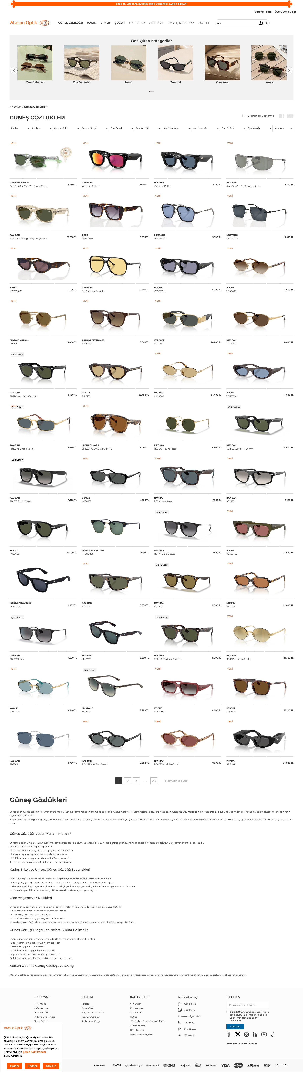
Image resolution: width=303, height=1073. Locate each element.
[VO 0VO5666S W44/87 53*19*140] (115, 475)
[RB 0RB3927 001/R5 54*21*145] (43, 422)
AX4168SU (93, 342)
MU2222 (87, 710)
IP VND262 (21, 605)
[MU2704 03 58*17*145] (187, 212)
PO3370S (14, 552)
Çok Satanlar (136, 1012)
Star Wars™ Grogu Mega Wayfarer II (29, 237)
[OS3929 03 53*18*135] (115, 212)
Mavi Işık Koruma (181, 23)
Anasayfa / (16, 106)
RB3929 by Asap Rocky (238, 657)
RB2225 (231, 499)
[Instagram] (246, 1034)
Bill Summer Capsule (93, 289)
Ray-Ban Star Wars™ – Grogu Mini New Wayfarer (27, 184)
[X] (237, 1034)
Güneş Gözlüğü (70, 23)
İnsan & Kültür (41, 1012)
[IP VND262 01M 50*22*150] (43, 580)
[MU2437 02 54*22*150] (115, 632)
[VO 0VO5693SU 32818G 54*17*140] (187, 685)
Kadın (91, 23)
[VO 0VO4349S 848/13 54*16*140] (259, 264)
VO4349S (231, 289)
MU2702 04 (232, 237)
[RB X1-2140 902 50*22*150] (187, 632)
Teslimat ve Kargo (91, 1021)
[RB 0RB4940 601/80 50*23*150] (187, 159)
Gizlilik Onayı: (237, 1011)
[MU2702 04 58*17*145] (259, 212)
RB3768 (15, 762)
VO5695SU (232, 394)
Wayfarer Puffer (90, 184)
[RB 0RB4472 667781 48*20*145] (115, 738)
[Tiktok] (272, 1034)
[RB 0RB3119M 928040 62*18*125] (259, 159)
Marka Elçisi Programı (141, 1034)
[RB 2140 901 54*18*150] (259, 422)
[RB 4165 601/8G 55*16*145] (43, 475)
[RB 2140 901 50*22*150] (43, 370)
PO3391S (230, 710)
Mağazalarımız (41, 1008)
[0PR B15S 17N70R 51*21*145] (115, 370)
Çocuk (120, 23)
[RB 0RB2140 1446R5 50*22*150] (187, 475)
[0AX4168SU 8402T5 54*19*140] (115, 317)
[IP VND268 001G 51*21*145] (115, 527)
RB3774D (231, 342)
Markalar (137, 23)
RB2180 (159, 605)
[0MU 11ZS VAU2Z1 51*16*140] (259, 580)
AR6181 (19, 342)
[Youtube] (264, 1034)
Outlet (204, 23)
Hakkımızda (40, 1003)
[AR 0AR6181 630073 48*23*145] (43, 317)
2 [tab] (151, 91)
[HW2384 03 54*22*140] (43, 264)
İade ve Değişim (90, 1017)
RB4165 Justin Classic (21, 499)
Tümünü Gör (176, 781)
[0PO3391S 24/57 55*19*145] (259, 685)
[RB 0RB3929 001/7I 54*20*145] (259, 632)
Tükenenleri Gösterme (260, 115)
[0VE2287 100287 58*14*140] (187, 317)
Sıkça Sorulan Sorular (93, 1012)
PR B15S (86, 394)
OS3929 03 (87, 237)
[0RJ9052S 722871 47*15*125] (43, 159)
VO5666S (86, 499)
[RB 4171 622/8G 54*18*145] (187, 527)
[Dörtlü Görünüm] (290, 116)
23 (154, 781)
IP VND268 (93, 552)
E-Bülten (233, 997)
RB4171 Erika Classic (164, 552)
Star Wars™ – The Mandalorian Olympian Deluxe (242, 184)
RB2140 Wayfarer (163, 499)
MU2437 (87, 657)
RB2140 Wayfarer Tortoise (167, 657)
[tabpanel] (34, 66)
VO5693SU (159, 289)
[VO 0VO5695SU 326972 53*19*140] (259, 370)
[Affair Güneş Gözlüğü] (282, 1065)
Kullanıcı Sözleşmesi (44, 1017)
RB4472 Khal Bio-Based (94, 762)
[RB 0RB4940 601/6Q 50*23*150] (115, 159)
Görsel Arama (137, 1030)
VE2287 (159, 342)
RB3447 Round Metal (165, 447)
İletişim (86, 1003)
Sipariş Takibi (88, 1008)
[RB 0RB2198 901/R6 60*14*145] (115, 264)
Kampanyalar (137, 1008)
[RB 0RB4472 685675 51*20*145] (187, 738)
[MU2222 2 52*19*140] (115, 685)
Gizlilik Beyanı (41, 1021)
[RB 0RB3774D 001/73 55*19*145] (259, 317)
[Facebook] (229, 1034)
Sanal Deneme (137, 1025)
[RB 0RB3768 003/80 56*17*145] (43, 738)
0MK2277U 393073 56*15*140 (97, 447)
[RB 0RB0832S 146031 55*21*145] (43, 212)
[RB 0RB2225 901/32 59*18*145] (259, 475)
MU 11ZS (230, 605)
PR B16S (230, 762)
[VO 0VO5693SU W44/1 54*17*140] (187, 264)
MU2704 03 (160, 237)
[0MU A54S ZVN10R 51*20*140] (187, 370)
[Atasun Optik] (30, 23)
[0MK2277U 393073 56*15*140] (115, 422)
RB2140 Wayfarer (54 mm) (240, 447)
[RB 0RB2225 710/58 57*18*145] (115, 580)
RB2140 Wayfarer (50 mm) (24, 394)
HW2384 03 (16, 289)
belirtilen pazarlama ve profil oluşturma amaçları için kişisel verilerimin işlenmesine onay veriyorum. (249, 1016)
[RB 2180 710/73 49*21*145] (187, 580)
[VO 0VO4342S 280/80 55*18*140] (43, 685)
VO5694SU (232, 552)
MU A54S (159, 394)
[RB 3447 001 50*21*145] (187, 422)
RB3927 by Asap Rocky (22, 447)
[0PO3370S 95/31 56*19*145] (43, 527)
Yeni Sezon (135, 1003)
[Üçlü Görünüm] (281, 116)
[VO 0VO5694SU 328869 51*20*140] (259, 527)
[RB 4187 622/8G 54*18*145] (43, 632)
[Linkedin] (255, 1034)
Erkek (105, 23)
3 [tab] (153, 91)
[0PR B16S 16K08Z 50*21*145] (259, 738)
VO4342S (14, 710)
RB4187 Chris (17, 657)
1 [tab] (150, 91)
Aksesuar (156, 23)
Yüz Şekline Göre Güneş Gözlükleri (148, 1021)
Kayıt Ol (235, 1026)
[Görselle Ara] (261, 23)
